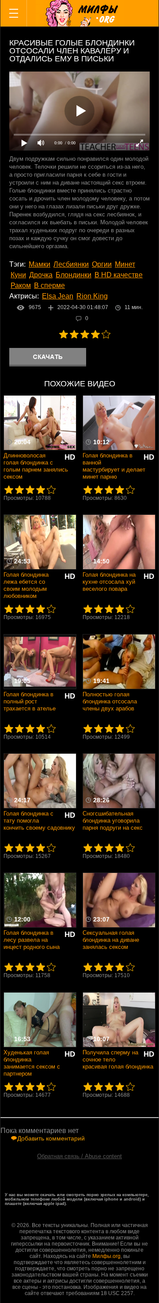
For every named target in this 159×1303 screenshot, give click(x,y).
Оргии (102, 264)
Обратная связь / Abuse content (79, 1156)
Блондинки (73, 275)
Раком (21, 285)
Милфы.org (106, 1256)
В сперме (49, 285)
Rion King (92, 296)
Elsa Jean (57, 296)
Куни (18, 275)
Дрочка (41, 275)
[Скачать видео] (47, 357)
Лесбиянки (71, 264)
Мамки (39, 264)
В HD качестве (119, 275)
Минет (125, 264)
